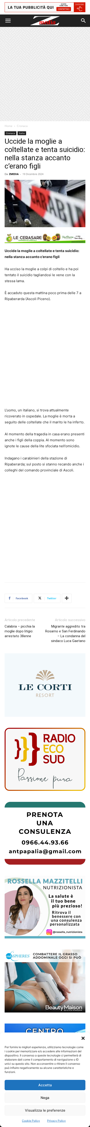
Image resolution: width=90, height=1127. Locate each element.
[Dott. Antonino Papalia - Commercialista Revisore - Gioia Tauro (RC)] (45, 833)
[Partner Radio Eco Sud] (45, 759)
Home (8, 126)
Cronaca (22, 126)
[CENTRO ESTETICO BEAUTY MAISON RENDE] (45, 980)
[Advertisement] (45, 74)
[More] (67, 598)
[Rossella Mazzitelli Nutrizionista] (45, 907)
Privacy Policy (56, 1120)
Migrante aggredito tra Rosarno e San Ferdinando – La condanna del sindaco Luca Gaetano (65, 633)
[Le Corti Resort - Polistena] (45, 685)
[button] (83, 1038)
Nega (45, 1097)
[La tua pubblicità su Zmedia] (45, 7)
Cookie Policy (31, 1120)
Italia (22, 133)
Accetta (45, 1085)
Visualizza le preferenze (45, 1110)
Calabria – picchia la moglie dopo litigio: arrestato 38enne (20, 631)
